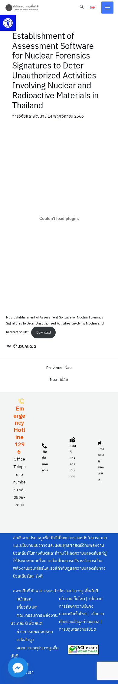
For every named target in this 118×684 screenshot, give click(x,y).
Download (43, 332)
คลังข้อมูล (25, 640)
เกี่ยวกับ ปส (27, 607)
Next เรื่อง (59, 380)
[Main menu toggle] (107, 8)
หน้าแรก (24, 599)
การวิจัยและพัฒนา (28, 116)
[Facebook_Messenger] (18, 667)
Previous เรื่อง (59, 368)
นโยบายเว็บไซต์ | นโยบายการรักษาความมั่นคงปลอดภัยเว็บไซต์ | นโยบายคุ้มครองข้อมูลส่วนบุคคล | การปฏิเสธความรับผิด (81, 614)
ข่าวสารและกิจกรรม (35, 631)
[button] (8, 23)
